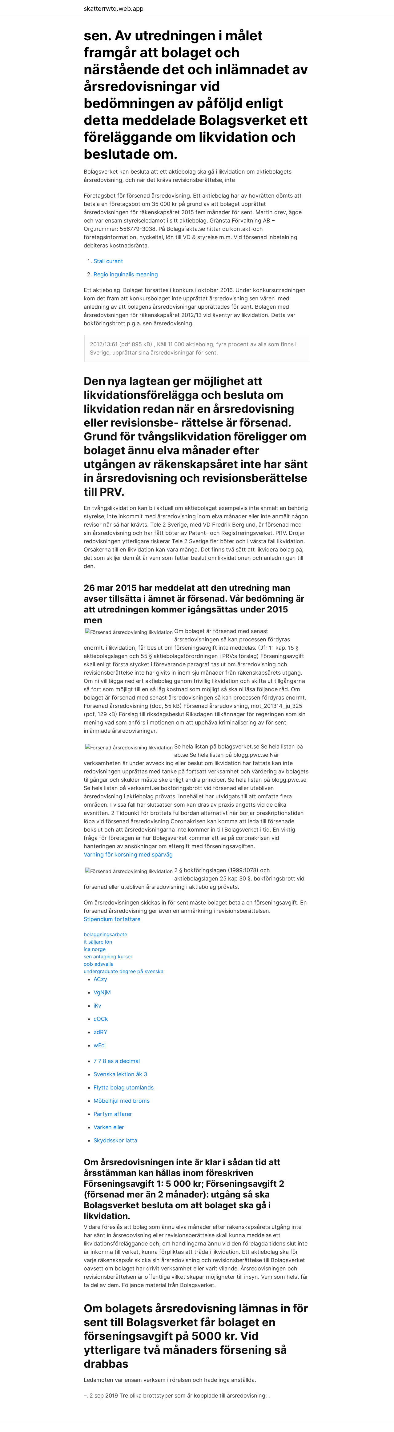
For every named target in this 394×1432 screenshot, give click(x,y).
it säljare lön (98, 942)
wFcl (100, 1045)
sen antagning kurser (108, 956)
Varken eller (109, 1127)
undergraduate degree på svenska (123, 971)
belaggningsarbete (105, 934)
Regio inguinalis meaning (126, 274)
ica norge (95, 949)
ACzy (100, 979)
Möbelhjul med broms (122, 1100)
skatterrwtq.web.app (113, 9)
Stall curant (108, 261)
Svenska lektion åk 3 (120, 1074)
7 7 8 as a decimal (117, 1061)
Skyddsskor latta (115, 1140)
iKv (97, 1005)
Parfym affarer (113, 1114)
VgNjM (102, 992)
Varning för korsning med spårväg (128, 854)
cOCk (101, 1019)
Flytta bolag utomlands (124, 1087)
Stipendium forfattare (112, 919)
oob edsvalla (99, 964)
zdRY (100, 1032)
